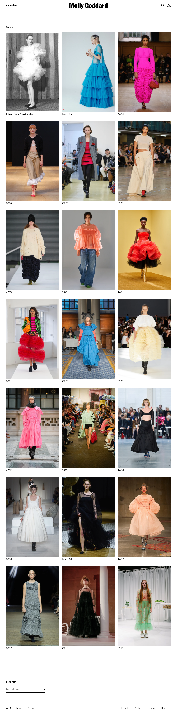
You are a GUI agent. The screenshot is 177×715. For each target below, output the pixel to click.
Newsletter (166, 708)
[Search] (163, 5)
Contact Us (32, 708)
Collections (11, 5)
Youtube (138, 708)
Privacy (19, 708)
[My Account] (169, 5)
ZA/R (8, 708)
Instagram (151, 708)
